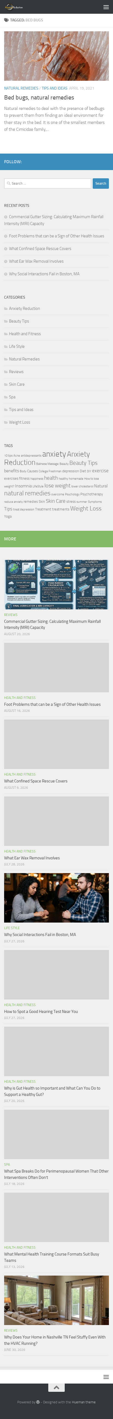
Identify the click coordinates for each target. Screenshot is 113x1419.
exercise (100, 470)
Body (23, 471)
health (51, 478)
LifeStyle (38, 486)
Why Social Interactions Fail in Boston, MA (44, 273)
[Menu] (106, 7)
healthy (63, 479)
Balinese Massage (47, 464)
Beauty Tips (19, 321)
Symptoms (95, 502)
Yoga (8, 516)
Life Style (17, 346)
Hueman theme (84, 1402)
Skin (42, 501)
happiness (36, 479)
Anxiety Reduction (24, 308)
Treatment (43, 509)
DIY (89, 471)
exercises (11, 478)
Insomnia (23, 486)
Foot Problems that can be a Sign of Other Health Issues (56, 236)
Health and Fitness (25, 333)
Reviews (16, 371)
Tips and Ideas (54, 88)
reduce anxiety (13, 502)
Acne (16, 455)
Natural (101, 486)
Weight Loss (19, 422)
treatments (60, 509)
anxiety (54, 454)
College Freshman (50, 471)
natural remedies (27, 493)
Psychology (72, 494)
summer (82, 502)
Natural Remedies (21, 88)
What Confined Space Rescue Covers (40, 248)
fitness (24, 478)
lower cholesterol (82, 486)
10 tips (8, 455)
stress (71, 501)
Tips (8, 509)
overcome (57, 494)
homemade (76, 479)
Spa (12, 397)
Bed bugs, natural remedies (39, 97)
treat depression (23, 509)
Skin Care (17, 384)
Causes (32, 471)
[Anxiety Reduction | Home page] (20, 7)
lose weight (57, 485)
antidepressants (31, 455)
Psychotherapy (91, 494)
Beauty (64, 464)
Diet (83, 471)
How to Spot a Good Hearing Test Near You (41, 1011)
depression (70, 471)
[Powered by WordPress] (38, 1402)
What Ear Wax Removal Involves (36, 261)
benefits (11, 470)
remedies (31, 501)
